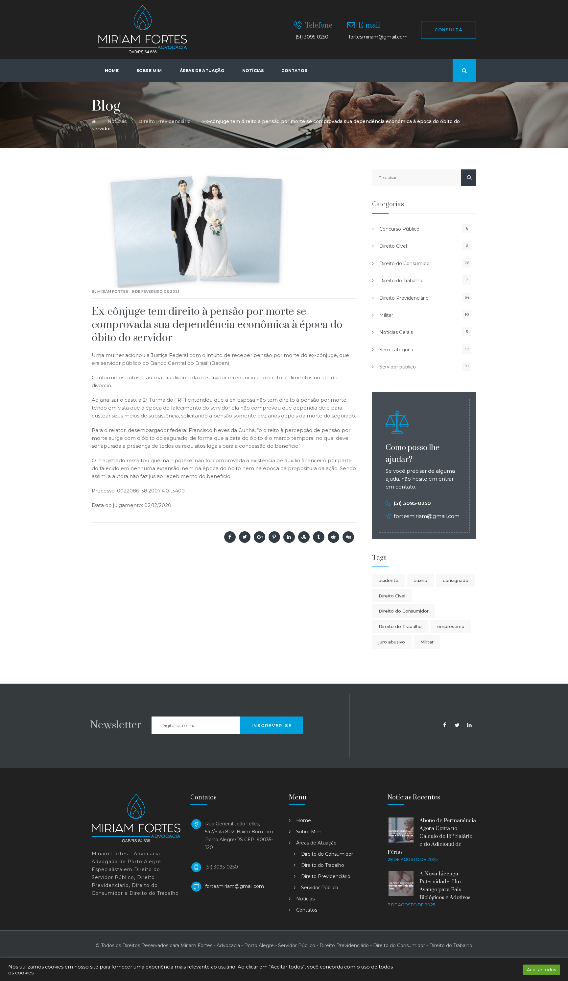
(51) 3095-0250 (412, 503)
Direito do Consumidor (405, 263)
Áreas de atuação (202, 70)
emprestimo (450, 626)
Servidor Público (319, 888)
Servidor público (397, 367)
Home (112, 70)
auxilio (420, 580)
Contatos (294, 70)
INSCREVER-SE (271, 725)
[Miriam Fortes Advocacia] (142, 29)
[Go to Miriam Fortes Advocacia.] (94, 121)
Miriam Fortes (112, 291)
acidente (388, 580)
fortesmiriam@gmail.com (234, 886)
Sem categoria (396, 350)
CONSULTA (448, 29)
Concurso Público (399, 229)
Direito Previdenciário (404, 298)
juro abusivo (392, 641)
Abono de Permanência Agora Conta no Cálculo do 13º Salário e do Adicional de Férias (432, 836)
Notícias (253, 70)
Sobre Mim (149, 70)
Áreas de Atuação (316, 843)
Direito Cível (393, 246)
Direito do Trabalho (400, 281)
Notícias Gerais (396, 332)
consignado (455, 580)
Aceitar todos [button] (541, 969)
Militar (386, 315)
